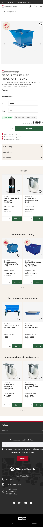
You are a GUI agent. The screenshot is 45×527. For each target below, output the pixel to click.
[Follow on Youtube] (31, 503)
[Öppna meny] (40, 6)
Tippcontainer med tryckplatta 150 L (11, 264)
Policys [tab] (5, 425)
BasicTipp (7, 196)
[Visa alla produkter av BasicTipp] (10, 72)
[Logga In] (30, 6)
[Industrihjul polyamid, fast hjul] (33, 185)
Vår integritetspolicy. (27, 452)
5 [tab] (25, 67)
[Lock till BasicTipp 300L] (33, 312)
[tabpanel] (22, 42)
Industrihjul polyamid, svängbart (9, 387)
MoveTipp (28, 260)
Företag (36, 2)
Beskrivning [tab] (7, 147)
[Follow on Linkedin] (25, 503)
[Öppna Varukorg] (35, 6)
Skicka (22, 458)
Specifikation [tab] (8, 152)
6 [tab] (27, 67)
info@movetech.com (24, 2)
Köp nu (29, 128)
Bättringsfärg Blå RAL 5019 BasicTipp (11, 200)
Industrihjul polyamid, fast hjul (31, 200)
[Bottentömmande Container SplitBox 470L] (33, 248)
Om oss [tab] (5, 431)
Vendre (34, 523)
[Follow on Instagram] (19, 503)
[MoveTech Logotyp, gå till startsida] (9, 6)
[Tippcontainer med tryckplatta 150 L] (12, 248)
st (12, 128)
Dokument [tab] (7, 158)
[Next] (40, 44)
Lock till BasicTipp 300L (32, 327)
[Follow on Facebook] (14, 503)
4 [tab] (23, 67)
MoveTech (28, 196)
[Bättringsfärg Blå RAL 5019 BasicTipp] (12, 185)
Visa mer (5, 90)
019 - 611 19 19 (9, 2)
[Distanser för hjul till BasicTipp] (12, 312)
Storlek (4, 104)
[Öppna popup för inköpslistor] (41, 24)
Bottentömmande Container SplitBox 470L (33, 264)
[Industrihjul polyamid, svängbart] (12, 371)
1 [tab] (18, 67)
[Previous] (4, 44)
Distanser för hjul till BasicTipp (11, 327)
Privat (42, 2)
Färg (3, 111)
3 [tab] (21, 67)
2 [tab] (20, 67)
